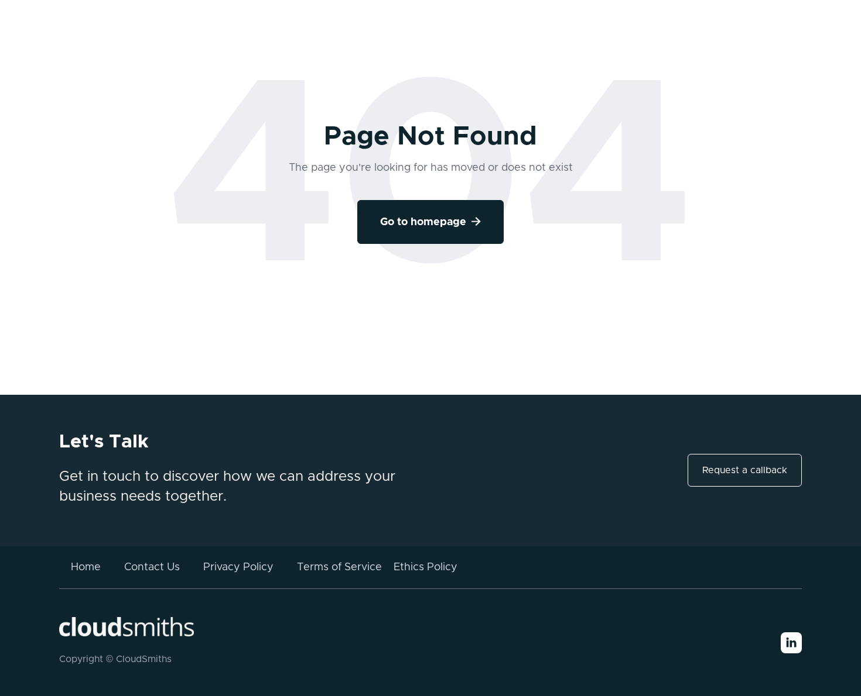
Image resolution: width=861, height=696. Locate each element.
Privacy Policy (238, 567)
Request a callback (744, 470)
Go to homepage (430, 222)
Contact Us (152, 567)
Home (86, 567)
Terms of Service (339, 567)
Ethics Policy (425, 567)
